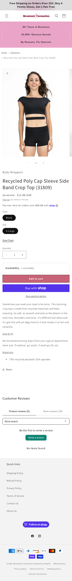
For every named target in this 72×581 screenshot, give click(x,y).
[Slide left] (28, 163)
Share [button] (9, 369)
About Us (12, 510)
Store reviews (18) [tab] (52, 411)
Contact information (37, 574)
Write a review (36, 437)
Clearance (15, 52)
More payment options (36, 296)
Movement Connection (23, 563)
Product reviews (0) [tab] (19, 411)
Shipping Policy (15, 473)
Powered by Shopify (42, 563)
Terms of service (37, 569)
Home (4, 52)
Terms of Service (15, 495)
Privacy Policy (14, 488)
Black (9, 217)
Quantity (7, 248)
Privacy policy (20, 569)
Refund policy (59, 563)
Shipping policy (54, 569)
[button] (6, 16)
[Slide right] (43, 163)
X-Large (10, 230)
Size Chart (8, 240)
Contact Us (13, 503)
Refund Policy (14, 480)
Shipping (6, 200)
